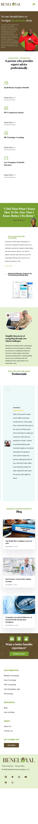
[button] (34, 4)
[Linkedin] (6, 777)
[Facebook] (6, 782)
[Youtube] (26, 777)
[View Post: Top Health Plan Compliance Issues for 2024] (19, 528)
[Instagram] (12, 782)
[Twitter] (12, 777)
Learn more (8, 266)
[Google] (19, 777)
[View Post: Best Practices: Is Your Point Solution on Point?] (19, 567)
